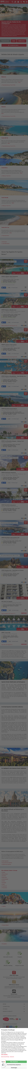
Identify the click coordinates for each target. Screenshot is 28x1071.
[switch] (3, 1065)
